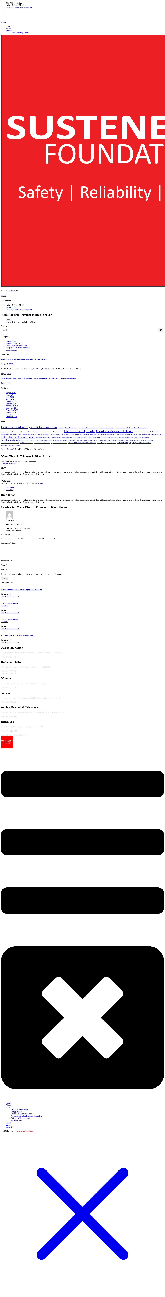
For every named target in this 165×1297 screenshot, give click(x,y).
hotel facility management (142, 437)
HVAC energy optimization (132, 440)
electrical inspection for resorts (9, 431)
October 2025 (11, 408)
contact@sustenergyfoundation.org (14, 735)
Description (10, 487)
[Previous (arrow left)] (4, 649)
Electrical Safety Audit (14, 343)
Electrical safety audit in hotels (114, 431)
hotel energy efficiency (95, 437)
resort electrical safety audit (42, 443)
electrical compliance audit (106, 427)
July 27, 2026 (6, 374)
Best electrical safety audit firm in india (29, 427)
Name (4, 565)
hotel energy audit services (80, 437)
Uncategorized (11, 350)
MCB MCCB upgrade (147, 440)
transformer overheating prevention (11, 445)
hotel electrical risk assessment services (61, 437)
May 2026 (10, 399)
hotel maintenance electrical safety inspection (49, 440)
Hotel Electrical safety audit (16, 346)
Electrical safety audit (79, 431)
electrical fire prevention (140, 427)
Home (8, 26)
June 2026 (10, 397)
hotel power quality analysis (84, 440)
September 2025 (12, 410)
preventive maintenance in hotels (10, 443)
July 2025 (9, 414)
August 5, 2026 (7, 364)
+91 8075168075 (13, 291)
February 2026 (11, 401)
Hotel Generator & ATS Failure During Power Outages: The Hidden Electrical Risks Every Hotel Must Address (38, 378)
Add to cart (6, 481)
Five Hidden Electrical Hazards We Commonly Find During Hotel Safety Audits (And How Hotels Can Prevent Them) (41, 369)
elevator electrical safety (30, 434)
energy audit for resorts (62, 434)
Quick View (14, 596)
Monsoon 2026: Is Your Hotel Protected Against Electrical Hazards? (24, 359)
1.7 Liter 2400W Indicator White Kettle (17, 635)
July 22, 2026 (6, 383)
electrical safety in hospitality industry (11, 434)
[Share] (157, 2)
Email (4, 569)
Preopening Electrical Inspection (18, 348)
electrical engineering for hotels (124, 427)
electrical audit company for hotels (88, 427)
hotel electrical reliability (43, 437)
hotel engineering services (126, 437)
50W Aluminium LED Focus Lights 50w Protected (21, 590)
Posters (10, 449)
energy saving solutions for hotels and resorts (102, 434)
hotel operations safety (69, 440)
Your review (6, 561)
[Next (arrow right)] (161, 649)
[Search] (160, 330)
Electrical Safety (12, 341)
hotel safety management (100, 440)
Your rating (6, 543)
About (8, 28)
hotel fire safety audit (10, 440)
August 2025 (11, 412)
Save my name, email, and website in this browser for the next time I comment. (34, 574)
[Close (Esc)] (162, 2)
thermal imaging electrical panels (106, 443)
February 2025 (11, 417)
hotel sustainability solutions (116, 440)
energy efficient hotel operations (80, 434)
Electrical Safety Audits (20, 33)
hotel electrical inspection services (151, 434)
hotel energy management (110, 437)
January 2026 (11, 404)
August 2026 (11, 393)
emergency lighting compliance (46, 434)
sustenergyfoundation (25, 1131)
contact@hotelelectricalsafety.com (19, 7)
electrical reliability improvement (53, 431)
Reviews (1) (10, 490)
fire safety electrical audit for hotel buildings (128, 434)
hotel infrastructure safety (28, 440)
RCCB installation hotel (26, 443)
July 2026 (9, 395)
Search (4, 326)
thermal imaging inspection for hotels (134, 442)
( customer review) (8, 464)
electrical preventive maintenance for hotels (31, 431)
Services (9, 31)
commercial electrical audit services (68, 427)
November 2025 (12, 406)
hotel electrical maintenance (18, 437)
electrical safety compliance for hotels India (147, 431)
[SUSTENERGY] (3, 22)
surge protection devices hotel (59, 443)
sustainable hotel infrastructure (82, 442)
